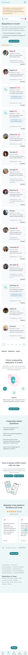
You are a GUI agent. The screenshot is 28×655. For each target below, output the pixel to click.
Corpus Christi (5, 582)
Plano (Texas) (13, 582)
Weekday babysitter (7, 573)
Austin (20, 578)
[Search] (3, 19)
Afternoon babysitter (18, 567)
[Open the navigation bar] (25, 2)
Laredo (20, 582)
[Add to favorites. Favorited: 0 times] (23, 51)
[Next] (24, 344)
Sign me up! (14, 553)
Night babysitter (17, 569)
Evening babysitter (7, 569)
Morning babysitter (7, 567)
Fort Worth (5, 580)
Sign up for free (14, 41)
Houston (4, 578)
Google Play (19, 476)
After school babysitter (18, 570)
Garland (9, 584)
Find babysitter (6, 565)
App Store (9, 476)
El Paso (10, 580)
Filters (23, 18)
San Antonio (10, 578)
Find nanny (14, 565)
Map (15, 647)
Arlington (15, 580)
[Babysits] (6, 2)
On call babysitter (6, 570)
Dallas (16, 578)
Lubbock (4, 584)
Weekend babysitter (18, 573)
